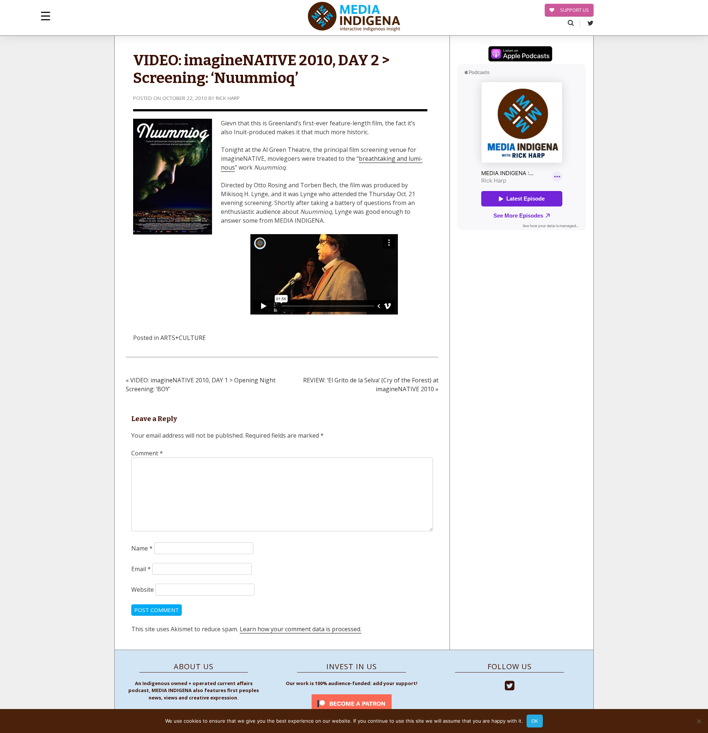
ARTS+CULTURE (183, 338)
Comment (147, 453)
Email (141, 569)
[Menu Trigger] (45, 16)
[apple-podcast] (520, 55)
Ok (534, 721)
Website (142, 590)
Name (142, 548)
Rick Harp (228, 97)
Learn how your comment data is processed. (300, 629)
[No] (698, 721)
